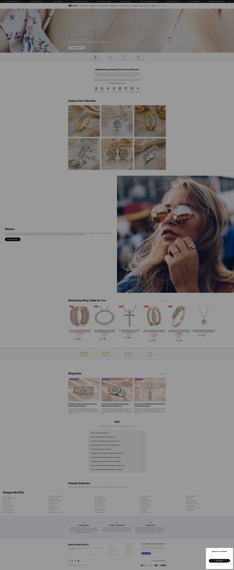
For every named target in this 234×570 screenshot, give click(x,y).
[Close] (230, 550)
